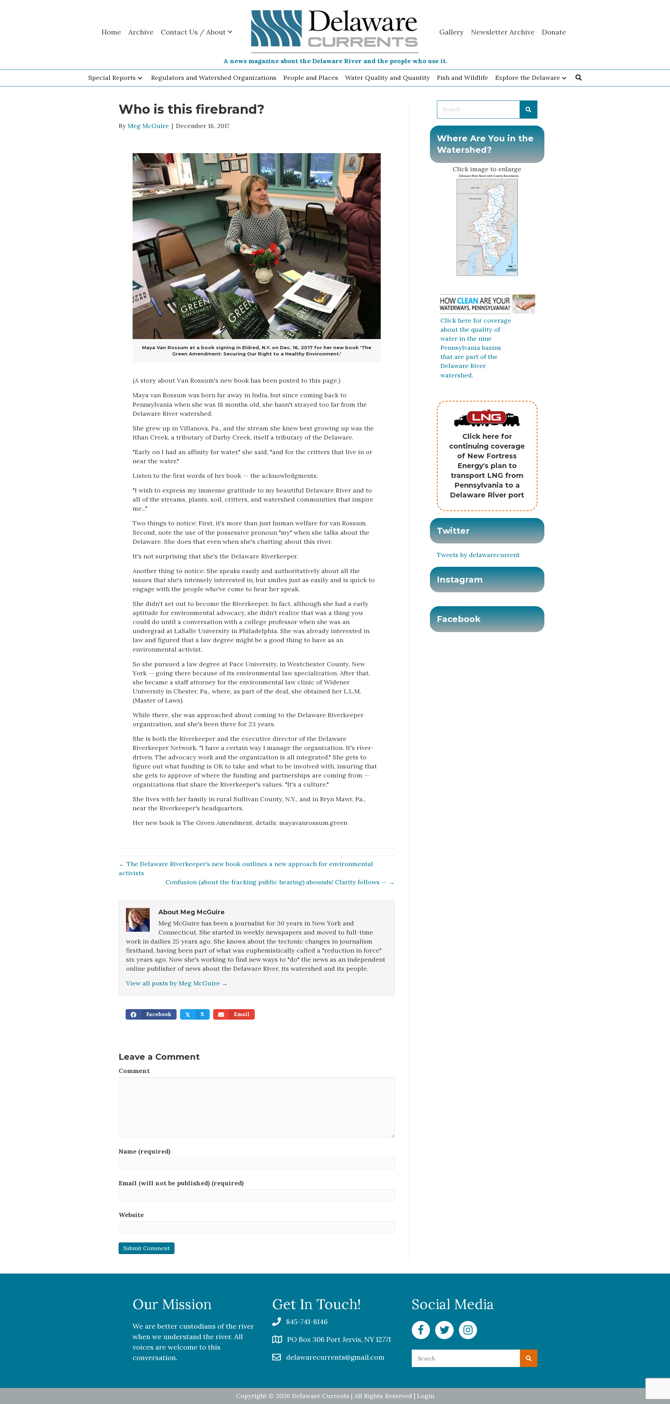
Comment (134, 1071)
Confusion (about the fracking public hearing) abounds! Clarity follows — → (280, 882)
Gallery (451, 32)
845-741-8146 (307, 1321)
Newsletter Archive (503, 32)
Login (425, 1396)
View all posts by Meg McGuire (177, 983)
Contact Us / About (193, 32)
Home (111, 32)
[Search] (528, 109)
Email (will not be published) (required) (181, 1183)
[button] (140, 78)
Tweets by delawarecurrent (478, 555)
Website (131, 1215)
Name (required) (144, 1151)
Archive (141, 32)
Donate (554, 32)
